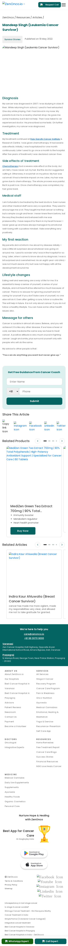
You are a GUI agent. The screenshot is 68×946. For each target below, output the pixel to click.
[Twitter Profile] (50, 896)
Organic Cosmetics (15, 801)
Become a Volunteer (15, 726)
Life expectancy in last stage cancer (21, 903)
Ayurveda (41, 702)
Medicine (11, 774)
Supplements (12, 787)
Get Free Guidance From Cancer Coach (34, 372)
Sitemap (8, 888)
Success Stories (44, 756)
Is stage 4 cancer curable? (17, 907)
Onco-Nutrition (44, 698)
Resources (23, 17)
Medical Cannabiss (46, 707)
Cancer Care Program (48, 688)
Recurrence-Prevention (48, 726)
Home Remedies (45, 742)
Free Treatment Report (48, 747)
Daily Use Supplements (17, 782)
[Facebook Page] (50, 877)
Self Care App (43, 731)
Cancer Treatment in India (16, 915)
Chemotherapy (10, 166)
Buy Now (22, 531)
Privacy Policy (11, 884)
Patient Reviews (13, 707)
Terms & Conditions (14, 881)
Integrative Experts (14, 747)
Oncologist (10, 742)
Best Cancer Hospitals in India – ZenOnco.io (24, 934)
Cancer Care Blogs (46, 752)
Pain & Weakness (45, 693)
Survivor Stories (12, 39)
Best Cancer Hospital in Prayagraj (20, 930)
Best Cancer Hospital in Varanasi (19, 926)
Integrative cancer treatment (18, 923)
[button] (45, 441)
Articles (37, 17)
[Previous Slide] (37, 441)
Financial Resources (47, 761)
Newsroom (10, 712)
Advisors (9, 702)
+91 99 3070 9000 (34, 638)
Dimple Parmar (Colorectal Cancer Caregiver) (25, 919)
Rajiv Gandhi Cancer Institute (45, 139)
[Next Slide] (62, 441)
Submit (34, 401)
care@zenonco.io (34, 634)
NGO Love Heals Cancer (48, 766)
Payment (9, 721)
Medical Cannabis (15, 777)
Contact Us (11, 716)
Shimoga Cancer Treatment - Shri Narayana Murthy (28, 911)
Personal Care (12, 806)
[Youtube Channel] (50, 881)
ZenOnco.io (11, 877)
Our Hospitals (12, 679)
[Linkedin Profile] (49, 891)
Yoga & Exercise (44, 721)
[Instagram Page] (50, 886)
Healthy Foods (12, 796)
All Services (42, 674)
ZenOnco (8, 17)
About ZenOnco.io (14, 674)
